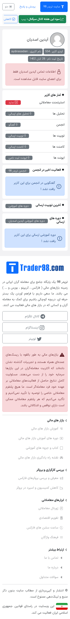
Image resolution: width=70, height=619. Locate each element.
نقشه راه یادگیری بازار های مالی (38, 457)
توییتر (33, 339)
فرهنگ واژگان (49, 537)
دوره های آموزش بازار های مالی (38, 438)
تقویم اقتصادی (48, 518)
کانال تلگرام (32, 316)
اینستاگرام (33, 327)
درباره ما (53, 567)
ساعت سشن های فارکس (42, 527)
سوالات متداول (48, 577)
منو (7, 7)
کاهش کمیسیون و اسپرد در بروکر (37, 488)
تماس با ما (51, 558)
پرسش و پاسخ (27, 7)
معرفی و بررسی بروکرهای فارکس (38, 478)
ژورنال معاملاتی (48, 508)
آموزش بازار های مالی (44, 428)
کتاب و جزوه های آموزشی (42, 448)
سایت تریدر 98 (52, 7)
